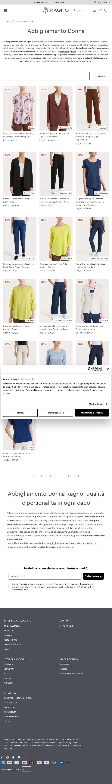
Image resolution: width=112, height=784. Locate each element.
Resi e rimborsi (10, 639)
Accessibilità (10, 712)
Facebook (8, 664)
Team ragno (64, 664)
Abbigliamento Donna (24, 21)
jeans (73, 51)
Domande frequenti (13, 644)
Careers (63, 669)
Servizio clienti (66, 626)
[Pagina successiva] (78, 475)
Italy (25, 769)
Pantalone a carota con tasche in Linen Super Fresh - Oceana (18, 265)
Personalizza (54, 412)
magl (33, 58)
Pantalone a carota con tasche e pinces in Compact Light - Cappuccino (91, 136)
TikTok (7, 673)
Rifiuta (20, 412)
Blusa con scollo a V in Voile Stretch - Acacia (16, 327)
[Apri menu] (5, 10)
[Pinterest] (13, 757)
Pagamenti (8, 635)
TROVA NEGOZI (103, 2)
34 (69, 475)
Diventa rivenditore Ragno (71, 673)
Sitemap (7, 721)
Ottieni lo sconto (93, 576)
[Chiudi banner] (108, 369)
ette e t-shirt (42, 58)
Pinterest (8, 683)
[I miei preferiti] (100, 10)
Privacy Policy (10, 702)
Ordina (99, 76)
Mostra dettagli (96, 404)
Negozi (7, 649)
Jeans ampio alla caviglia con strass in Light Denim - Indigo (53, 327)
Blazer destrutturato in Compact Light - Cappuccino (54, 135)
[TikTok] (25, 757)
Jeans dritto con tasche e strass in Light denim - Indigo (91, 265)
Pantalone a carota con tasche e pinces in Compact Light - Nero (54, 200)
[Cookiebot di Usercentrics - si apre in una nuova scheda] (90, 369)
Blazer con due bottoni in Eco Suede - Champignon (89, 327)
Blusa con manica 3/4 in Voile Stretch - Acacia (53, 265)
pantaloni (64, 51)
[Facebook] (2, 757)
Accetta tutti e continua (92, 412)
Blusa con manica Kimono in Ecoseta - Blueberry (16, 454)
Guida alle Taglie (12, 626)
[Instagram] (7, 757)
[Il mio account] (95, 10)
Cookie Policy (10, 707)
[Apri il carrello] (106, 10)
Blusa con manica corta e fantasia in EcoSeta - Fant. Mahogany (19, 135)
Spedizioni (8, 630)
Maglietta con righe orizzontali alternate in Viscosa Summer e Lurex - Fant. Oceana (90, 201)
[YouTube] (19, 757)
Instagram (9, 669)
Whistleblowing (11, 716)
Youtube (8, 678)
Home (9, 21)
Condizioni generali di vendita (18, 698)
